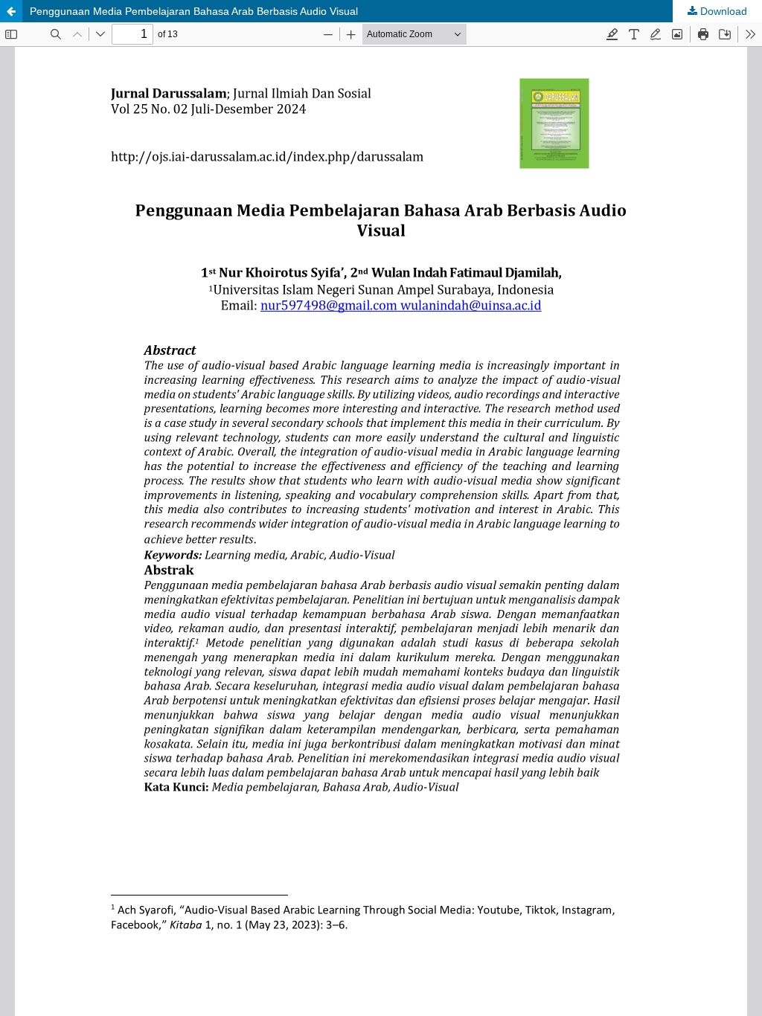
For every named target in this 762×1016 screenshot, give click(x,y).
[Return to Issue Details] (11, 11)
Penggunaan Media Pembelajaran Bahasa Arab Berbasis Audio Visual (194, 11)
